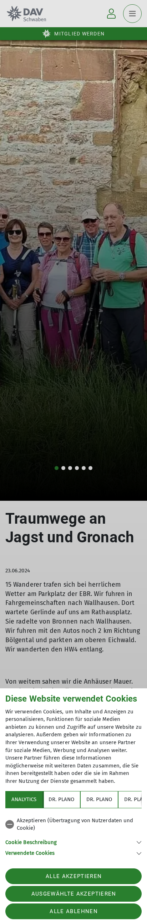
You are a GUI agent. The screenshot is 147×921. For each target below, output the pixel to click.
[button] (73, 842)
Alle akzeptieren (74, 876)
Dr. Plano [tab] (61, 799)
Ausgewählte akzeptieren (73, 894)
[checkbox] (73, 824)
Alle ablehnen (73, 911)
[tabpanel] (73, 835)
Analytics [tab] (23, 799)
